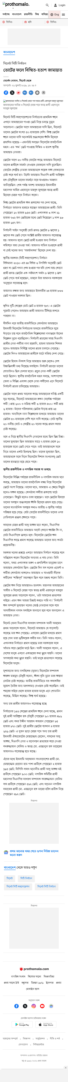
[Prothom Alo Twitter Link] (26, 1006)
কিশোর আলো (34, 977)
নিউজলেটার (38, 1044)
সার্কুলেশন (40, 1038)
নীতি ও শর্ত (55, 1038)
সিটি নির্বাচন (26, 878)
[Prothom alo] (17, 5)
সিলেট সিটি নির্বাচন (46, 887)
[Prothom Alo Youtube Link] (44, 1006)
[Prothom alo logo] (34, 970)
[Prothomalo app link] (22, 1025)
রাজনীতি (28, 14)
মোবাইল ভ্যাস (32, 989)
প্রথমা (58, 983)
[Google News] (51, 1006)
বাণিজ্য (44, 14)
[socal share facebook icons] (6, 94)
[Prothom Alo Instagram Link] (35, 1006)
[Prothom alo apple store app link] (46, 1025)
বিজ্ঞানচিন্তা (49, 977)
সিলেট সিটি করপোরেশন (18, 887)
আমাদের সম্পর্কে (10, 1038)
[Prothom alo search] (47, 5)
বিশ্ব (37, 14)
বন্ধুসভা (25, 983)
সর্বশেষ (6, 14)
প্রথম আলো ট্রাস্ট (11, 983)
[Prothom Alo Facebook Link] (18, 1006)
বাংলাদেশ (16, 14)
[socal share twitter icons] (13, 94)
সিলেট (10, 878)
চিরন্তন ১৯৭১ (37, 983)
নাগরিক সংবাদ (18, 977)
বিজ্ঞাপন (26, 1038)
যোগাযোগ (23, 1044)
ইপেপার (49, 983)
